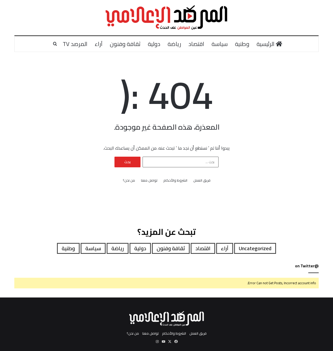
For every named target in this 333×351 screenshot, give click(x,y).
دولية (154, 43)
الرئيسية (266, 43)
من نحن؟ (129, 180)
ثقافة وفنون (125, 43)
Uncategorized (255, 248)
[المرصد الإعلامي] (167, 17)
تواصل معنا (149, 180)
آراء (99, 43)
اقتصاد (196, 43)
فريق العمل (201, 180)
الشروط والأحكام (175, 180)
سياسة (220, 43)
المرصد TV (75, 43)
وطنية (242, 43)
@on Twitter (307, 266)
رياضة (174, 43)
